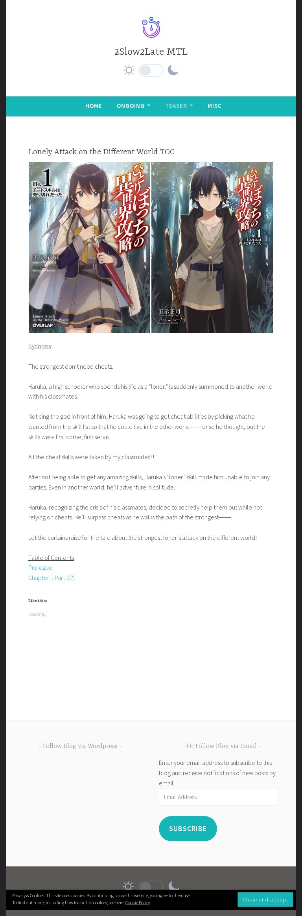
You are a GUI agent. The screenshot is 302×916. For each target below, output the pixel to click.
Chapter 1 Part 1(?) (51, 578)
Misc (215, 105)
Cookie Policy (137, 902)
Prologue (40, 567)
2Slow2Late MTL (151, 52)
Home (93, 105)
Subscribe (188, 828)
